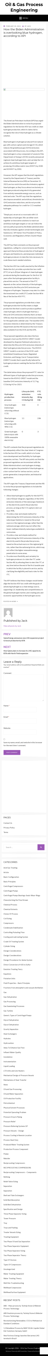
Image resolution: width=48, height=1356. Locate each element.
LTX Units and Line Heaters (13, 1071)
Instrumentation (9, 1061)
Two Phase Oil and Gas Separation (16, 1241)
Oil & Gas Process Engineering (31, 1348)
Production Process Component (15, 1149)
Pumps (6, 1154)
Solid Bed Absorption (11, 1200)
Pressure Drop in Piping (12, 1117)
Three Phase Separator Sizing (14, 1214)
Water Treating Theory (12, 1278)
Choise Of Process (10, 914)
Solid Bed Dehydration (12, 1204)
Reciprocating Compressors (14, 1163)
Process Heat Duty (10, 1140)
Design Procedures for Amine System (17, 960)
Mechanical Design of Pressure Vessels (18, 1075)
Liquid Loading (9, 1066)
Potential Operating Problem (14, 1112)
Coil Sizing (7, 918)
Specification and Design (13, 1209)
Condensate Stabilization (13, 928)
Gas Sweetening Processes (13, 1006)
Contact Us (7, 823)
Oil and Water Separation (13, 1094)
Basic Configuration (11, 877)
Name (6, 705)
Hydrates (7, 1038)
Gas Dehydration (10, 997)
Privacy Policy (9, 828)
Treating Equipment (11, 1237)
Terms (5, 832)
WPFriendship (22, 1351)
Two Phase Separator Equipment (16, 1246)
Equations (7, 974)
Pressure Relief (9, 1121)
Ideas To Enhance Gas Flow (13, 1048)
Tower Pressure (9, 1218)
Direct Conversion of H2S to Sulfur (17, 965)
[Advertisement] (24, 63)
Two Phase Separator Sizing (14, 1251)
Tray (5, 1223)
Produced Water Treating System (16, 1145)
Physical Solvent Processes (14, 1108)
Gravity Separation (10, 1029)
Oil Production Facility (12, 1098)
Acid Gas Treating (10, 868)
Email (6, 717)
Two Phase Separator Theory (14, 1255)
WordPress (38, 1351)
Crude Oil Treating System (13, 941)
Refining (6, 1177)
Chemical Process (10, 905)
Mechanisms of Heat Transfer (14, 1080)
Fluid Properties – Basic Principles (16, 983)
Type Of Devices (9, 1260)
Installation (7, 1057)
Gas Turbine (8, 1011)
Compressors (8, 923)
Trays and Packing (10, 1228)
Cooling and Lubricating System (15, 937)
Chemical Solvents (10, 909)
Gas (5, 992)
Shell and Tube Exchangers (13, 1195)
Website (6, 728)
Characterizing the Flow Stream (15, 900)
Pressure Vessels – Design (13, 1131)
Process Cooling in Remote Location (17, 1135)
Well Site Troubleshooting (13, 1283)
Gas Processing (9, 1001)
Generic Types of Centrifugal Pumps (17, 1015)
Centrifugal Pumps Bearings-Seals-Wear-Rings (21, 895)
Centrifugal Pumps (10, 891)
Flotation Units (9, 978)
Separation (7, 1186)
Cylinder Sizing (9, 946)
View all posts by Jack (12, 626)
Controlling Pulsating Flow (13, 932)
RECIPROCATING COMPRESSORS (17, 1168)
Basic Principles (9, 881)
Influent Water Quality (12, 1052)
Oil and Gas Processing (12, 1089)
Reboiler (6, 1158)
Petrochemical (9, 1103)
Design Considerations (12, 951)
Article (6, 872)
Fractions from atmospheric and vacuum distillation (23, 988)
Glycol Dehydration (11, 1020)
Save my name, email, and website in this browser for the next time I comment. (22, 744)
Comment (7, 673)
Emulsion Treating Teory (12, 969)
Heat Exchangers (10, 1034)
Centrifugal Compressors (13, 886)
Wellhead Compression (12, 1288)
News (14, 601)
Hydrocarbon (8, 1043)
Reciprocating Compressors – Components (19, 1172)
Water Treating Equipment (13, 1274)
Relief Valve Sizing (10, 1181)
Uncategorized (9, 1269)
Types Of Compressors (12, 1264)
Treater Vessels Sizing (12, 1232)
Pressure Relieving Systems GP (15, 1126)
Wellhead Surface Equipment (14, 1292)
